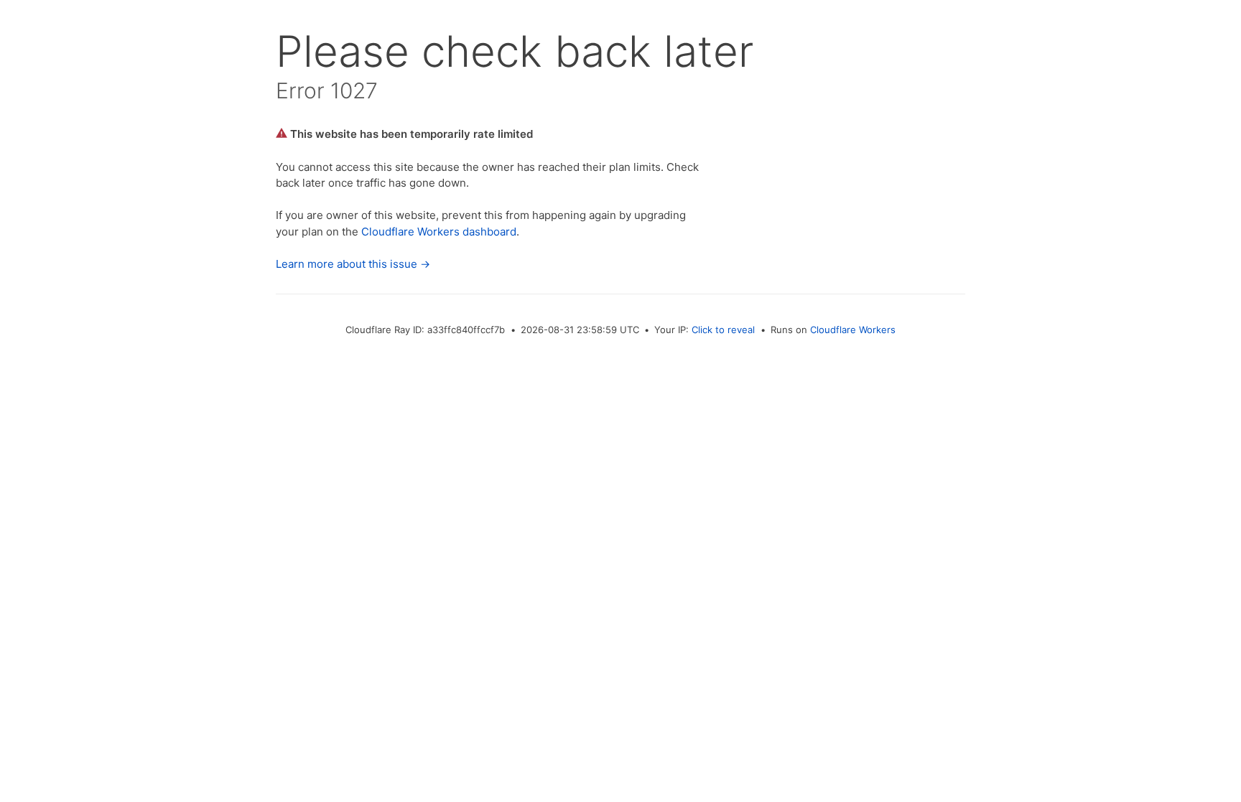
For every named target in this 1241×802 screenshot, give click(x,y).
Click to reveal (723, 329)
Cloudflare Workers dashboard (438, 231)
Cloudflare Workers (853, 329)
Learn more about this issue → (353, 264)
